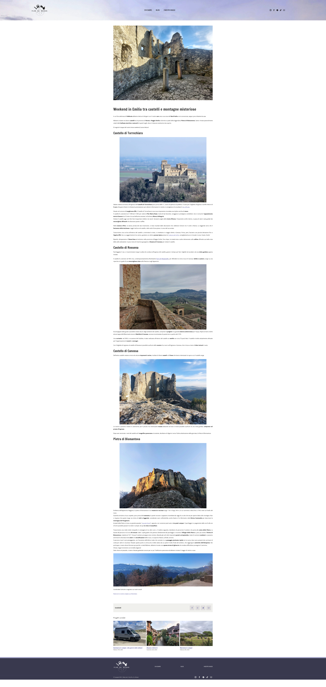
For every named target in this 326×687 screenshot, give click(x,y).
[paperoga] (39, 2)
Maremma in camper (193, 633)
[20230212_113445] (163, 554)
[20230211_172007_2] (163, 443)
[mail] (284, 10)
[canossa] (163, 360)
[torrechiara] (163, 138)
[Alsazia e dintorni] (163, 633)
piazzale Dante (146, 523)
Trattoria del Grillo (173, 235)
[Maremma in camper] (196, 633)
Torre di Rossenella (162, 259)
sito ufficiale (185, 207)
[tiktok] (281, 10)
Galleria (132, 633)
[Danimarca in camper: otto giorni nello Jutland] (129, 633)
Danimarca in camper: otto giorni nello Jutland (126, 633)
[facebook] (274, 10)
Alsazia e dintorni (159, 633)
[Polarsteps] (277, 10)
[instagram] (270, 10)
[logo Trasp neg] (121, 659)
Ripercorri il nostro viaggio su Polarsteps (125, 593)
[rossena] (163, 265)
